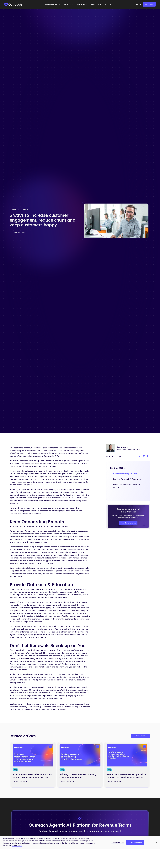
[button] (52, 4)
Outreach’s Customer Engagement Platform (39, 552)
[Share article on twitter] (144, 456)
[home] (13, 4)
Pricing (108, 4)
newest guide (39, 707)
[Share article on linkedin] (139, 456)
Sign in (138, 4)
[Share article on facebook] (148, 456)
